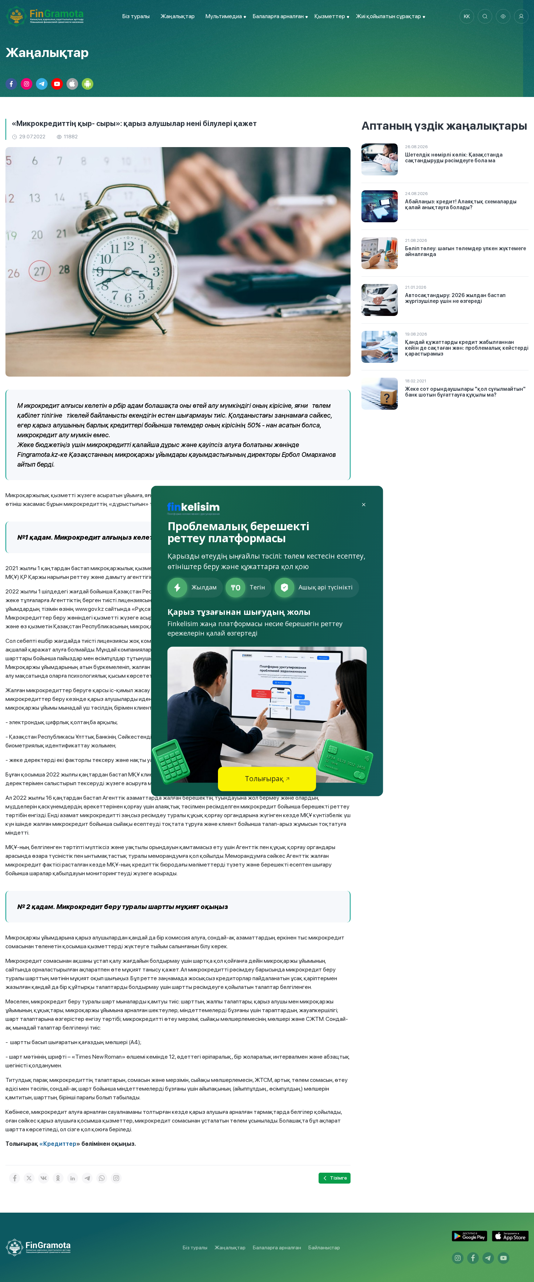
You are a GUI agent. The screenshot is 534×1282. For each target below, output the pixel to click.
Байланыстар (324, 1247)
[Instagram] (116, 1178)
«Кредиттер (57, 1143)
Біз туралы (136, 16)
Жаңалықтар (178, 16)
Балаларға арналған (277, 1247)
